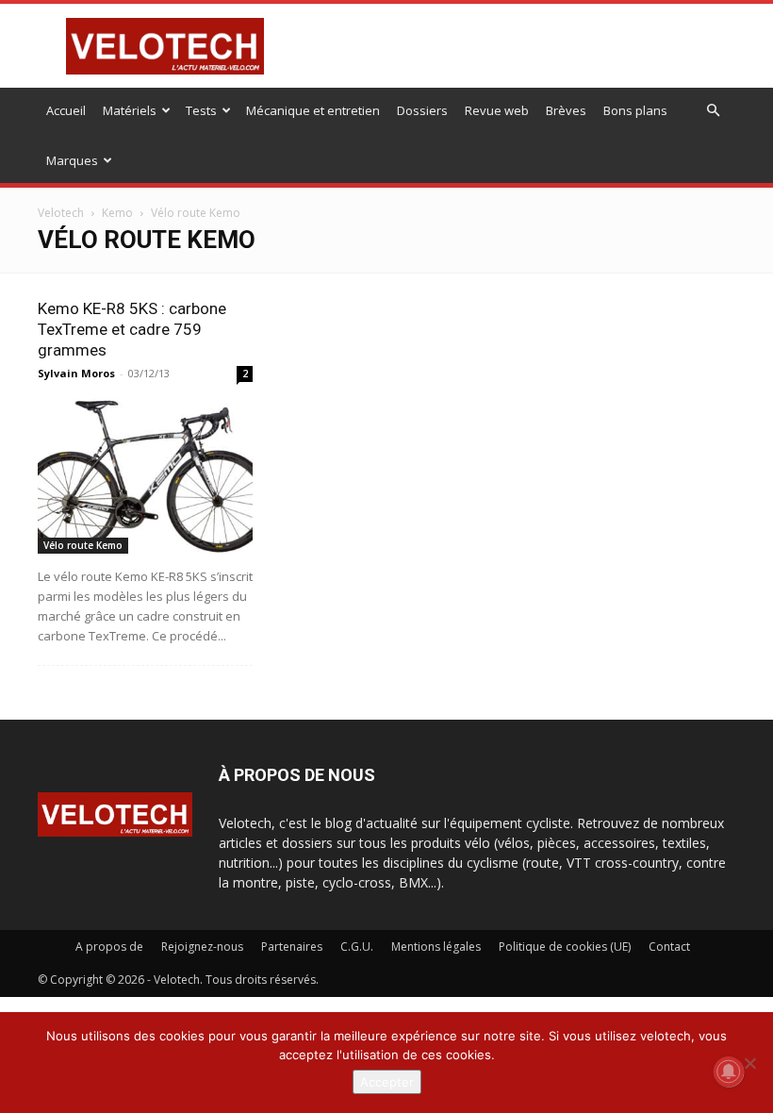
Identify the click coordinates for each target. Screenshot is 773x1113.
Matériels (129, 110)
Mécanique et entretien (313, 110)
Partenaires (291, 947)
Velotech (61, 213)
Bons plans (635, 110)
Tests (201, 110)
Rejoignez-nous (202, 947)
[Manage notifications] (729, 1071)
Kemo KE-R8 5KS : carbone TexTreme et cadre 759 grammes (132, 329)
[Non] (749, 1063)
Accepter (387, 1081)
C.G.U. (356, 947)
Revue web (497, 110)
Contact (669, 947)
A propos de (109, 947)
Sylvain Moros (76, 373)
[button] (712, 111)
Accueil (66, 110)
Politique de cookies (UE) (565, 947)
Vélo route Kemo (83, 545)
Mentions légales (436, 947)
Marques (72, 160)
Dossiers (422, 110)
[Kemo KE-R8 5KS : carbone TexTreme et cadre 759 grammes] (145, 476)
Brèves (566, 110)
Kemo (117, 213)
